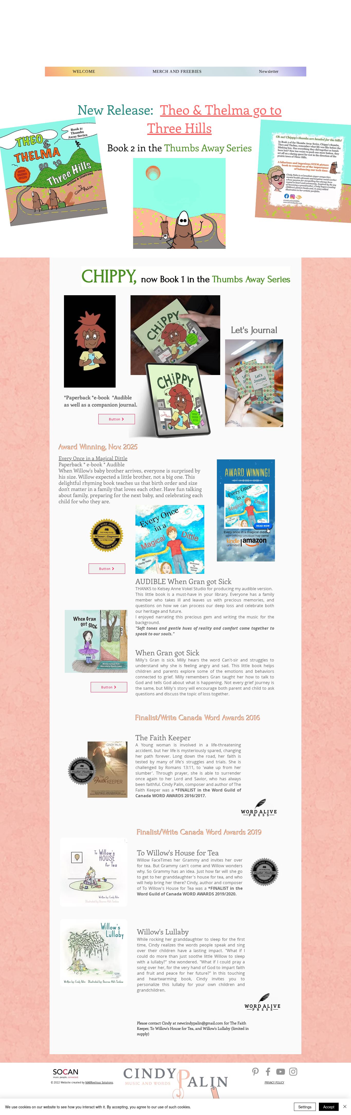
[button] (219, 243)
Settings (304, 1106)
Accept (328, 1106)
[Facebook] (268, 1071)
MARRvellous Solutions (99, 1082)
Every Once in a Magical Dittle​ (93, 458)
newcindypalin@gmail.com (200, 1022)
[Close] (345, 1107)
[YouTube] (280, 1071)
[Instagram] (293, 1071)
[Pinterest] (255, 1071)
